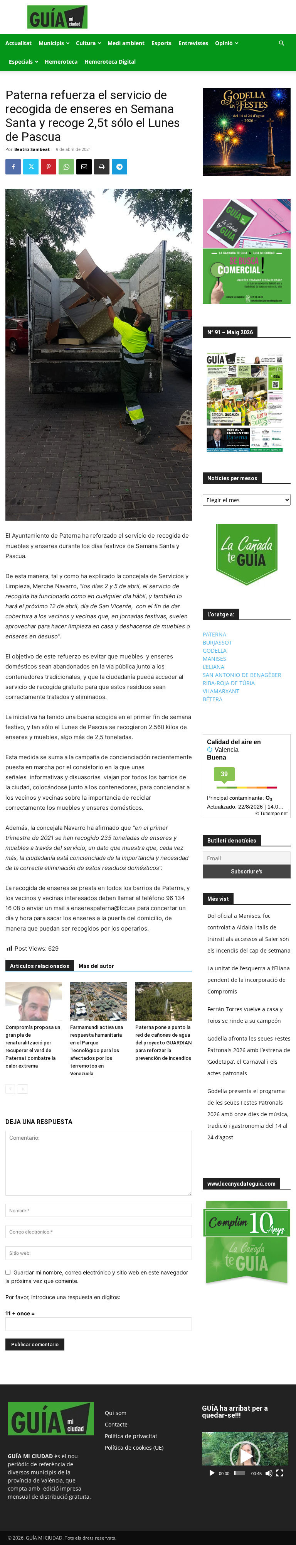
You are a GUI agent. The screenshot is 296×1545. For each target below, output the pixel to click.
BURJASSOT (217, 642)
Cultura (86, 43)
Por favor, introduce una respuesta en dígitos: (62, 1297)
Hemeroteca (61, 61)
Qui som (115, 1412)
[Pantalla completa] (280, 1473)
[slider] (239, 1473)
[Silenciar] (269, 1473)
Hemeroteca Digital (110, 61)
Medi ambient (126, 43)
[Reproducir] (212, 1473)
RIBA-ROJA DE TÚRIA (229, 683)
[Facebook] (13, 166)
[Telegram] (119, 166)
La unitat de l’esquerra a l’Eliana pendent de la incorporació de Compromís (248, 980)
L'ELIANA (213, 666)
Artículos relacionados (39, 966)
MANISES (214, 658)
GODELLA (215, 650)
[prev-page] (10, 1089)
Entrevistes (193, 43)
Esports (161, 43)
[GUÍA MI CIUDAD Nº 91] (245, 453)
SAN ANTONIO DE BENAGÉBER (242, 675)
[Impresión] (101, 166)
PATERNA (214, 634)
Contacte (116, 1424)
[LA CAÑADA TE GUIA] (247, 555)
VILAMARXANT (221, 691)
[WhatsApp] (66, 166)
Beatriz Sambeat (32, 149)
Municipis (51, 43)
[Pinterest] (48, 166)
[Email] (84, 166)
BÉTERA (212, 699)
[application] (245, 1456)
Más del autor (96, 966)
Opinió (224, 43)
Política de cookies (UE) (134, 1447)
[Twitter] (31, 166)
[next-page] (22, 1089)
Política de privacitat (131, 1436)
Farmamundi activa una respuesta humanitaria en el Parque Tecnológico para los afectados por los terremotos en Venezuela (96, 1050)
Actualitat (18, 43)
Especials (21, 61)
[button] (281, 43)
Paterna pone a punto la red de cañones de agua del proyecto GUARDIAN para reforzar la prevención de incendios (163, 1042)
